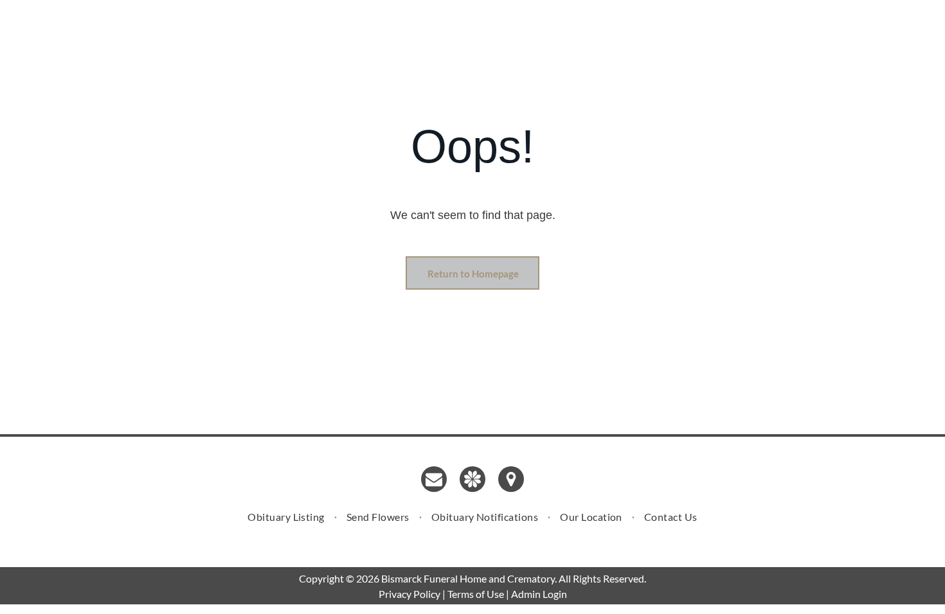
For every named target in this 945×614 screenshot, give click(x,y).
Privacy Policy (409, 594)
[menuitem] (287, 516)
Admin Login (539, 594)
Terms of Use (475, 594)
